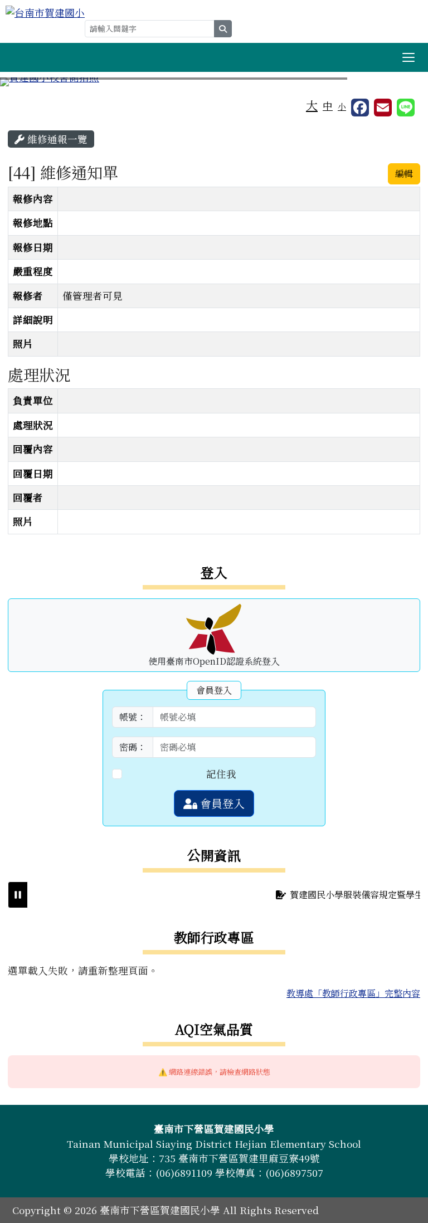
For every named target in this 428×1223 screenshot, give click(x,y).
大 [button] (312, 104)
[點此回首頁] (214, 81)
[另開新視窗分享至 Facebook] (360, 107)
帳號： (132, 716)
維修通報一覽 (56, 139)
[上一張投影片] (27, 84)
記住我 (221, 774)
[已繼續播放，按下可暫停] (18, 894)
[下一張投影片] (401, 84)
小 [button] (342, 106)
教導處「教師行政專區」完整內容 (353, 993)
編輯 (404, 173)
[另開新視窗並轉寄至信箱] (383, 107)
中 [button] (328, 106)
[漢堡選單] (408, 57)
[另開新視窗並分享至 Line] (406, 107)
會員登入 (221, 803)
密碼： (132, 746)
